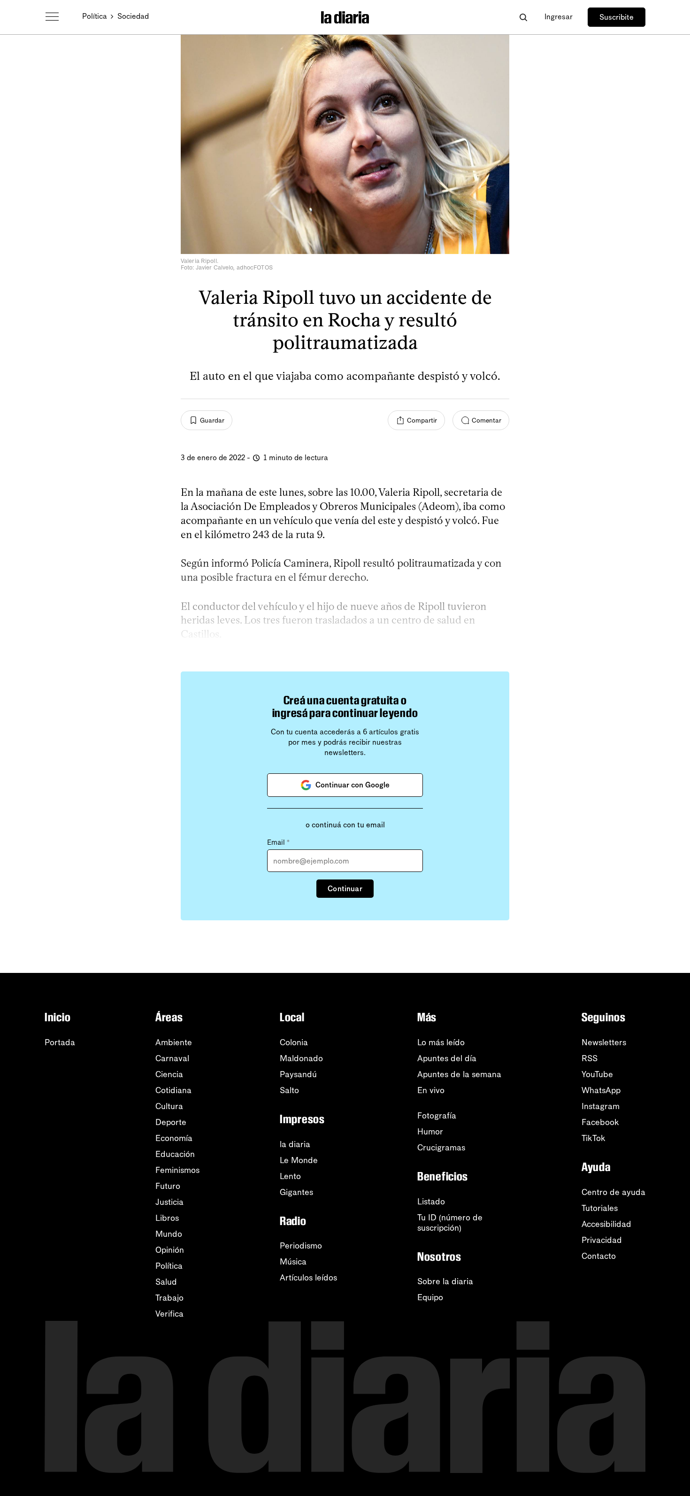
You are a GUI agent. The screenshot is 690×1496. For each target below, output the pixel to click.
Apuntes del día (446, 1058)
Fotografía (436, 1115)
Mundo (168, 1234)
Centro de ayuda (613, 1192)
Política (94, 16)
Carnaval (172, 1058)
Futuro (167, 1186)
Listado (431, 1201)
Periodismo (301, 1246)
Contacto (599, 1256)
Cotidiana (173, 1090)
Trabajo (169, 1298)
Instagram (601, 1106)
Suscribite (616, 17)
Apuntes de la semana (459, 1074)
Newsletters (604, 1042)
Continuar (345, 888)
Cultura (169, 1106)
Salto (289, 1090)
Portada (60, 1042)
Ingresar (558, 16)
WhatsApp (601, 1090)
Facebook (600, 1122)
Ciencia (169, 1074)
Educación (175, 1154)
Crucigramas (441, 1147)
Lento (290, 1176)
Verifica (169, 1314)
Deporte (170, 1122)
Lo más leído (441, 1042)
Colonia (294, 1042)
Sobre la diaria (445, 1281)
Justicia (169, 1202)
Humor (430, 1131)
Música (293, 1262)
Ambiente (173, 1042)
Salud (166, 1282)
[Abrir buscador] (523, 17)
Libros (167, 1218)
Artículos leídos (308, 1277)
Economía (173, 1138)
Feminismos (177, 1170)
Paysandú (298, 1074)
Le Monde (299, 1160)
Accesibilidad (606, 1224)
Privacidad (602, 1240)
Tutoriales (600, 1208)
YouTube (597, 1074)
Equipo (430, 1297)
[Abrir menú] (52, 16)
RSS (590, 1058)
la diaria (295, 1144)
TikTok (594, 1138)
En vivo (431, 1090)
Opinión (169, 1250)
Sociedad (133, 16)
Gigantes (296, 1192)
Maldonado (301, 1058)
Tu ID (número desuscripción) (450, 1222)
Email (278, 842)
